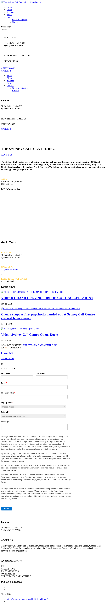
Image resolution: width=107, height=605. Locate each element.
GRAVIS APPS (8, 208)
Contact (10, 17)
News (9, 14)
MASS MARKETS (10, 571)
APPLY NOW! (8, 68)
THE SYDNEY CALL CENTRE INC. (40, 345)
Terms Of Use (7, 358)
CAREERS (6, 71)
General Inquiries (19, 19)
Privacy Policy (8, 353)
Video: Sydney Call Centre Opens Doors (29, 334)
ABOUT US (7, 155)
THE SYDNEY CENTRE (13, 227)
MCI (3, 199)
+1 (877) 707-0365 (9, 269)
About (9, 9)
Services (10, 12)
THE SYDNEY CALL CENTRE (16, 576)
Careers (15, 22)
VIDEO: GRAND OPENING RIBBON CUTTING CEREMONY (47, 298)
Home (9, 7)
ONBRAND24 (8, 218)
